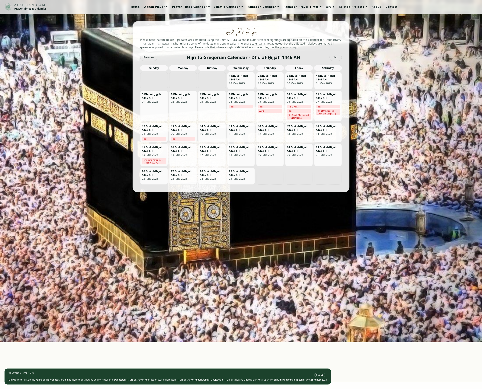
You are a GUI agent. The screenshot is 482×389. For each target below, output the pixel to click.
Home (135, 6)
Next (336, 57)
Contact (392, 6)
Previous (148, 57)
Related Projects (353, 6)
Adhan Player (156, 6)
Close (320, 375)
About (376, 6)
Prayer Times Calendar (191, 6)
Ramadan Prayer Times (303, 6)
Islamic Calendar (228, 6)
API (330, 6)
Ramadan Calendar (263, 6)
